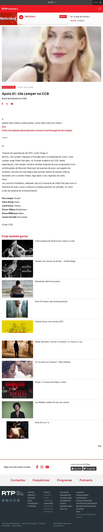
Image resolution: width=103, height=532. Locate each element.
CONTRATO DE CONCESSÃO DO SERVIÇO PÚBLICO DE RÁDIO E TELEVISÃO (86, 506)
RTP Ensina (32, 506)
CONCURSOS (48, 503)
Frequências (41, 480)
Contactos (18, 480)
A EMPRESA (80, 492)
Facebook (3, 500)
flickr (18, 500)
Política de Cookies (29, 523)
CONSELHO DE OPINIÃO (84, 501)
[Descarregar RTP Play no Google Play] (90, 468)
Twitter (7, 500)
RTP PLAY (47, 492)
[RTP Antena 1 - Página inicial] (8, 9)
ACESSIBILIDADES (66, 506)
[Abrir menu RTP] (51, 2)
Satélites (63, 509)
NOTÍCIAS (31, 492)
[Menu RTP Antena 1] (100, 8)
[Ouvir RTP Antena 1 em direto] (8, 19)
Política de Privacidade (11, 523)
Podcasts (86, 480)
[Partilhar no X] (7, 103)
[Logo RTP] (12, 493)
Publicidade (16, 526)
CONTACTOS (64, 492)
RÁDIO (30, 501)
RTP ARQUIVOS (33, 503)
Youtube (14, 500)
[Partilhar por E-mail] (12, 103)
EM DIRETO (48, 495)
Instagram (10, 500)
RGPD (78, 512)
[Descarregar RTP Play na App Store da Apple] (77, 468)
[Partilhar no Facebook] (2, 103)
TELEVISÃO (31, 498)
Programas (64, 480)
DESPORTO (31, 495)
